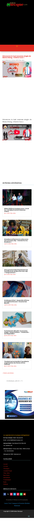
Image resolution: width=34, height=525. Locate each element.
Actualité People (7, 471)
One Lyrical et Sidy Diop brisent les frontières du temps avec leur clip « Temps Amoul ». (16, 271)
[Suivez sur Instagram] (11, 494)
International (6, 477)
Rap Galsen (6, 475)
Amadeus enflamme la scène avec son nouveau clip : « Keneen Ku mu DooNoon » (16, 240)
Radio (5, 482)
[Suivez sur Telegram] (14, 494)
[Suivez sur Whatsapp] (21, 494)
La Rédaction (7, 60)
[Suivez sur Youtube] (24, 494)
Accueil (5, 464)
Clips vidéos (21, 60)
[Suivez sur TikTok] (18, 494)
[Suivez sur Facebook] (4, 494)
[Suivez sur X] (8, 494)
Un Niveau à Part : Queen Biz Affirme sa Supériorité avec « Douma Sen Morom (16, 301)
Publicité (5, 484)
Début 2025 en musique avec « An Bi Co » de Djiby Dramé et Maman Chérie (16, 210)
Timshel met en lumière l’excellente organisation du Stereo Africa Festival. (16, 363)
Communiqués (7, 479)
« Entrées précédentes (8, 373)
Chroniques (6, 468)
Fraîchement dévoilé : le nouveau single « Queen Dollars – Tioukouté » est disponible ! (16, 332)
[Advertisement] (17, 27)
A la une (5, 466)
